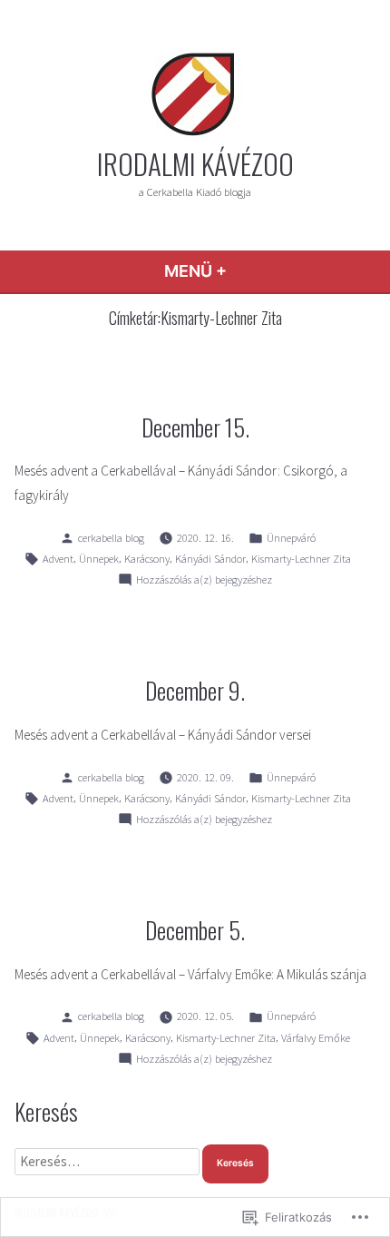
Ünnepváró (291, 538)
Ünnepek (99, 558)
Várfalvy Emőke (315, 1038)
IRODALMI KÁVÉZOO (195, 163)
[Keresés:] (108, 1161)
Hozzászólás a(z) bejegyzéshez (204, 581)
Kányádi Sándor (210, 558)
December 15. (195, 426)
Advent (58, 558)
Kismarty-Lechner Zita (301, 558)
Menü (257, 270)
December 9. (195, 689)
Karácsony (147, 558)
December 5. (195, 929)
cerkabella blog (111, 538)
